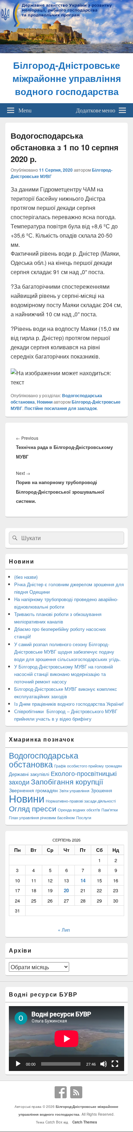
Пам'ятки (109, 809)
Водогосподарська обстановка (43, 759)
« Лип (64, 929)
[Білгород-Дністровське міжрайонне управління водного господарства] (66, 51)
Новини (44, 402)
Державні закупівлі (29, 774)
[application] (66, 1038)
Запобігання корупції (67, 781)
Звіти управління (74, 790)
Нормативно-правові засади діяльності (81, 801)
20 (66, 890)
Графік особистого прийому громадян (88, 765)
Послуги (83, 817)
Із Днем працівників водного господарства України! (69, 703)
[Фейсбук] (61, 1092)
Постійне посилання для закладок (60, 408)
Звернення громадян (33, 790)
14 (83, 880)
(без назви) (26, 576)
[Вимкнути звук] (103, 1063)
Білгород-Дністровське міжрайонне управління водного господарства (66, 78)
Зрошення (101, 790)
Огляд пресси (32, 808)
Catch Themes (83, 1122)
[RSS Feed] (76, 1092)
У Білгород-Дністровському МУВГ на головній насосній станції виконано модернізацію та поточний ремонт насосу (63, 674)
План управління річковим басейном (42, 817)
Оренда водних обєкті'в (79, 809)
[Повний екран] (114, 1063)
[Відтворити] (18, 1063)
